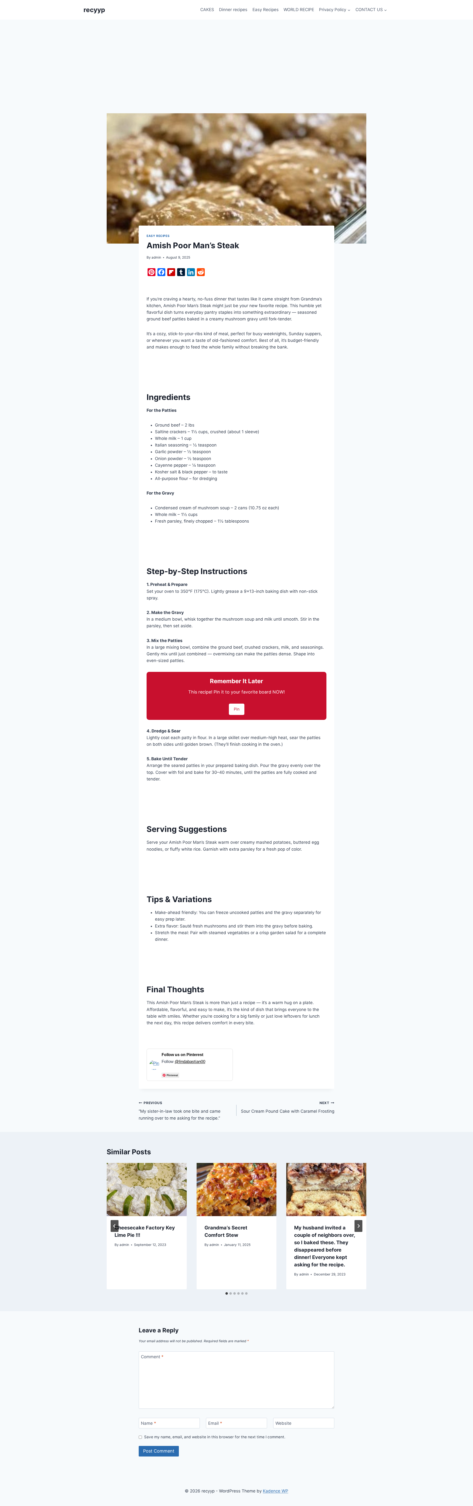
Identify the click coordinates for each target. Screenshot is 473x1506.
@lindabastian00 (190, 1061)
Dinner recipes (233, 9)
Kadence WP (275, 1491)
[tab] (226, 1293)
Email (215, 1423)
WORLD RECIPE (299, 9)
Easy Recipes (266, 9)
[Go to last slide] (114, 1226)
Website (283, 1423)
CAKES (207, 9)
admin (156, 257)
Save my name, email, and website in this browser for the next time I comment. (214, 1437)
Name (148, 1423)
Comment (152, 1356)
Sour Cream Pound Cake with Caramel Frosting (287, 1107)
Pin (236, 709)
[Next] (358, 1226)
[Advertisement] (236, 56)
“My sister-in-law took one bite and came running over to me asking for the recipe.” (179, 1111)
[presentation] (147, 1189)
